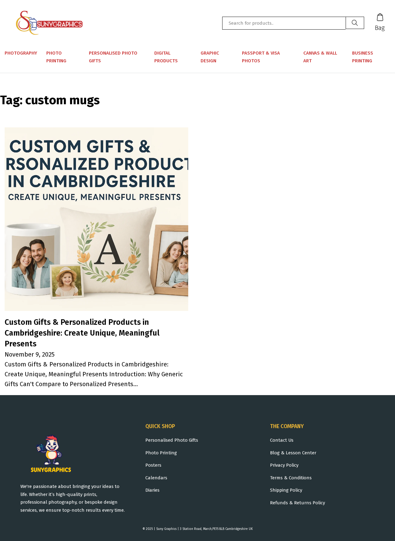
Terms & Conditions (291, 478)
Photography (21, 53)
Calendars (156, 478)
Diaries (152, 490)
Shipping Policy (286, 490)
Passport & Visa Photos (261, 57)
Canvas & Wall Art (320, 57)
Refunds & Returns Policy (297, 503)
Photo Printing (56, 57)
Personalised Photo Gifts (113, 57)
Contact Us (281, 440)
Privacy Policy (284, 465)
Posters (153, 465)
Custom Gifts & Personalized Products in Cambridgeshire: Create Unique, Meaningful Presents (82, 333)
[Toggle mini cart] (380, 17)
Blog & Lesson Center (293, 453)
